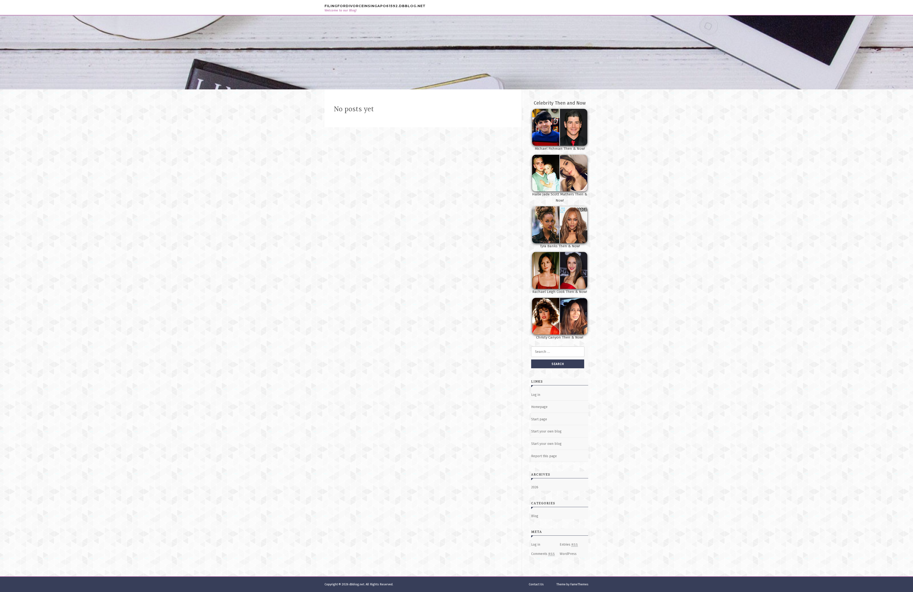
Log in (535, 395)
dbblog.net (356, 584)
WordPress (568, 554)
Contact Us (536, 584)
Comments (543, 554)
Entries (569, 545)
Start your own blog (546, 431)
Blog (534, 516)
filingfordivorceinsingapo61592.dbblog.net (375, 6)
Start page (539, 419)
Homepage (539, 407)
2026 (534, 487)
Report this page (544, 456)
